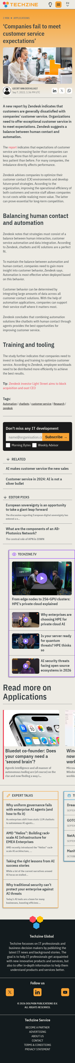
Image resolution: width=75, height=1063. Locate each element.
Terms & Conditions (37, 1045)
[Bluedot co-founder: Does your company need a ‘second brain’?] (31, 728)
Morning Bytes (21, 445)
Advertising (37, 1032)
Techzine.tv (27, 554)
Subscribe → (56, 437)
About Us (37, 1036)
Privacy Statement (37, 1049)
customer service (41, 403)
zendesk (8, 408)
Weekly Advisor (48, 445)
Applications (21, 18)
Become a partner (37, 1027)
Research (59, 403)
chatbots (24, 403)
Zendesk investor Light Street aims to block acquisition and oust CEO (34, 385)
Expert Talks (22, 795)
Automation (10, 403)
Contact (37, 1040)
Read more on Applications (27, 692)
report (13, 147)
